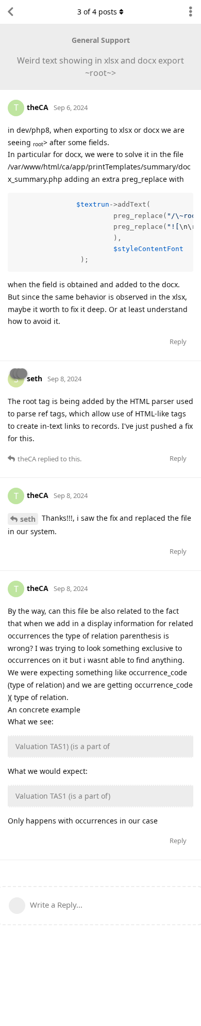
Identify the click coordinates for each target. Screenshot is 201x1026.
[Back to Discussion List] (10, 12)
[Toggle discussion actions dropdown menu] (190, 12)
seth (28, 519)
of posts (97, 12)
